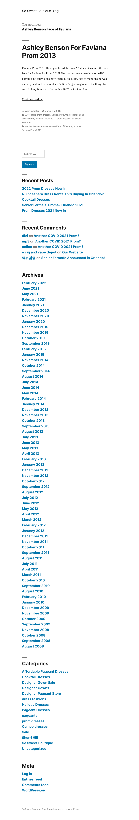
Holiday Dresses (35, 705)
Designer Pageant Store (41, 693)
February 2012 (34, 525)
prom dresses (63, 118)
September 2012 (36, 487)
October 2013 (33, 421)
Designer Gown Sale (38, 682)
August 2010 (32, 591)
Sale (25, 732)
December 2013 (35, 410)
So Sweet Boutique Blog (40, 11)
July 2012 (30, 498)
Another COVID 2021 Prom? (56, 236)
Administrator (32, 111)
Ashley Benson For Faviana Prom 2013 (64, 51)
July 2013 (30, 437)
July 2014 (30, 382)
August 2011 (32, 558)
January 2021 (33, 305)
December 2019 (35, 327)
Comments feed (35, 785)
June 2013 (30, 443)
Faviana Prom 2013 (31, 130)
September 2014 (36, 371)
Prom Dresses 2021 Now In (44, 211)
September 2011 (35, 553)
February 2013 (34, 459)
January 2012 (33, 531)
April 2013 (30, 454)
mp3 (25, 241)
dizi (25, 236)
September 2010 (36, 586)
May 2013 (30, 448)
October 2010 (33, 580)
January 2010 (33, 602)
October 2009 (33, 619)
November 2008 (35, 630)
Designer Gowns (60, 115)
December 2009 (35, 608)
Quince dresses (35, 726)
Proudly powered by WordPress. (63, 809)
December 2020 (35, 310)
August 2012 (32, 492)
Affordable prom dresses (37, 115)
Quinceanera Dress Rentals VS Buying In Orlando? (63, 194)
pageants (29, 716)
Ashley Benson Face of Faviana (56, 126)
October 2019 (33, 338)
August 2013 (32, 431)
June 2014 (30, 388)
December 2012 (35, 470)
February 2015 (34, 349)
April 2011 (30, 569)
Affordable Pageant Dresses (45, 671)
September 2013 (36, 426)
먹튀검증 (29, 258)
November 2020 (35, 316)
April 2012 (30, 514)
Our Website (72, 252)
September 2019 (36, 343)
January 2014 (33, 404)
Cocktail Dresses (36, 199)
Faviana (39, 118)
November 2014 (35, 360)
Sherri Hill (30, 738)
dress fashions (76, 115)
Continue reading (34, 99)
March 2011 (31, 575)
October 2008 (33, 635)
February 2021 (34, 299)
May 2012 (30, 509)
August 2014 (32, 376)
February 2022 (34, 283)
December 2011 (35, 536)
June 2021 (30, 288)
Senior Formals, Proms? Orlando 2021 (52, 205)
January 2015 (33, 354)
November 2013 (35, 415)
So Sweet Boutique (37, 743)
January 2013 (33, 465)
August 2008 (33, 646)
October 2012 (33, 481)
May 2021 (30, 294)
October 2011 (33, 547)
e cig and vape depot (39, 252)
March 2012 (31, 520)
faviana (77, 126)
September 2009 (36, 624)
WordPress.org (34, 790)
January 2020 (33, 321)
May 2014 (30, 393)
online (27, 247)
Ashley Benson (32, 126)
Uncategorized (34, 749)
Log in (27, 774)
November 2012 (35, 476)
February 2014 (34, 398)
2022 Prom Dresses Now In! (44, 188)
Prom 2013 (50, 118)
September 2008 (36, 641)
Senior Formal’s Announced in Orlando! (73, 258)
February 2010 (34, 597)
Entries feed (32, 779)
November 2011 (35, 542)
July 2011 (29, 564)
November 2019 (35, 332)
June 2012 (30, 503)
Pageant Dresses (36, 710)
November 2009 (35, 613)
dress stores (28, 118)
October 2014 (33, 365)
